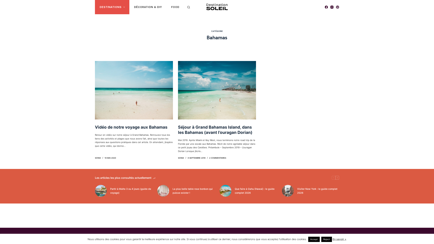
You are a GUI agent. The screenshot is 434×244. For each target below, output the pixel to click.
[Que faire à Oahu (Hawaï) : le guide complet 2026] (225, 191)
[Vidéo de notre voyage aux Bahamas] (134, 90)
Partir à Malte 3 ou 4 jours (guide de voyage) (130, 190)
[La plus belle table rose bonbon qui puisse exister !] (163, 191)
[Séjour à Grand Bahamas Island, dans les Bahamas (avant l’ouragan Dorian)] (217, 90)
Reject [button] (326, 239)
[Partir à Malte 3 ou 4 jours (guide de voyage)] (101, 191)
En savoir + (339, 239)
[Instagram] (331, 7)
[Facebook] (326, 7)
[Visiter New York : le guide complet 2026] (288, 191)
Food (175, 7)
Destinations (111, 7)
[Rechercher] (188, 7)
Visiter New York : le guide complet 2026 (317, 190)
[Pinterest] (337, 7)
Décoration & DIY (148, 7)
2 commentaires (217, 158)
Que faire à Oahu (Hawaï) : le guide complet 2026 (254, 190)
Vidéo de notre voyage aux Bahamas (131, 127)
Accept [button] (314, 239)
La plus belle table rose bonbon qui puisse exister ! (193, 190)
